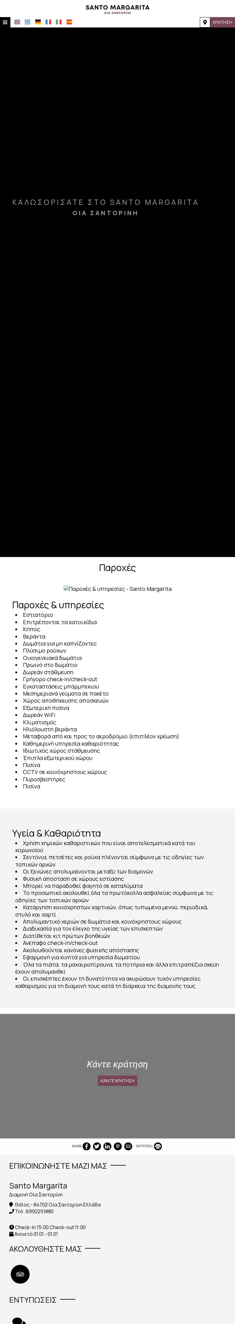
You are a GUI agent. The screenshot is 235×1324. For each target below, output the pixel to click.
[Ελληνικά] (27, 22)
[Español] (69, 22)
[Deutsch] (38, 22)
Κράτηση (222, 22)
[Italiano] (58, 22)
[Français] (48, 22)
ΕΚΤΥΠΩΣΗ (144, 1146)
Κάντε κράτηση (118, 1080)
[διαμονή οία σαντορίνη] (117, 8)
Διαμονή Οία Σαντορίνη (36, 1194)
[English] (17, 22)
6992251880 (40, 1211)
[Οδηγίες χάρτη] (205, 22)
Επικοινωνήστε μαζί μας (58, 1165)
